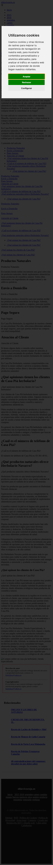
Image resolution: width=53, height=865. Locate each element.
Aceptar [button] (26, 76)
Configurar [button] (26, 88)
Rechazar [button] (26, 82)
